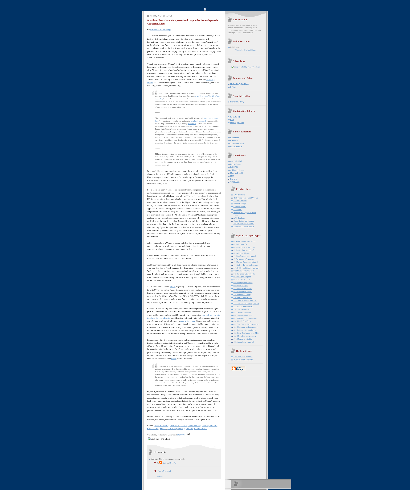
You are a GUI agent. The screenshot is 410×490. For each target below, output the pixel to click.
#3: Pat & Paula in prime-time (245, 247)
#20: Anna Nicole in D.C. (243, 298)
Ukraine (189, 428)
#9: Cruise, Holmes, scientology (246, 265)
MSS (232, 176)
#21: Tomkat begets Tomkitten (245, 300)
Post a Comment (164, 471)
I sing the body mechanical (244, 226)
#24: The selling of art (242, 309)
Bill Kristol (174, 425)
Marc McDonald (236, 173)
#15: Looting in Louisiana (243, 283)
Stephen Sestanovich (198, 121)
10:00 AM (180, 435)
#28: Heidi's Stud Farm (242, 321)
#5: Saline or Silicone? (242, 253)
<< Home (160, 476)
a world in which (201, 96)
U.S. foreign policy (176, 428)
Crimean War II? (240, 207)
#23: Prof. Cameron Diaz (243, 306)
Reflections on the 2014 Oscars (246, 198)
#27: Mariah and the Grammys (245, 318)
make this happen (187, 321)
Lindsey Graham (209, 425)
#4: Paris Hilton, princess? (244, 250)
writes (173, 358)
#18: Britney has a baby (243, 292)
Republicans (153, 428)
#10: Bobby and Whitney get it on (246, 268)
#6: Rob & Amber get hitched (245, 256)
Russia (163, 428)
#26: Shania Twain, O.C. (243, 315)
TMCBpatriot (235, 182)
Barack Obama (161, 425)
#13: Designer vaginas (242, 277)
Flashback (238, 210)
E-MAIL (233, 87)
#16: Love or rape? (241, 286)
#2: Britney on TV (240, 244)
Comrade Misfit (236, 161)
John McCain (194, 425)
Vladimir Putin (200, 428)
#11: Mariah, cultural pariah (244, 271)
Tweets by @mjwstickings (245, 50)
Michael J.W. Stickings (160, 29)
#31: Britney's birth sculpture (245, 330)
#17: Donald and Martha (243, 289)
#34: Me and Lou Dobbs (243, 339)
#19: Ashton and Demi (242, 295)
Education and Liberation (243, 357)
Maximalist (192, 124)
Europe (183, 425)
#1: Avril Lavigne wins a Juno (245, 241)
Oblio (164, 463)
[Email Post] (188, 435)
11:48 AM (172, 463)
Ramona (233, 179)
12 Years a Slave (240, 201)
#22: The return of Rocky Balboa (246, 303)
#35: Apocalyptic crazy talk (244, 342)
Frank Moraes (235, 164)
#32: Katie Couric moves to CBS (246, 333)
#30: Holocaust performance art (246, 327)
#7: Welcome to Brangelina (244, 259)
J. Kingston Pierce (237, 170)
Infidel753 (234, 167)
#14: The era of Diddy (242, 280)
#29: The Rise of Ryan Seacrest (246, 324)
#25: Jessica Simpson (242, 312)
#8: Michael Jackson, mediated (246, 262)
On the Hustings (240, 204)
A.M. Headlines (239, 195)
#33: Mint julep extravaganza (245, 336)
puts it (172, 286)
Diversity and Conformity (243, 360)
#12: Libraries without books (244, 274)
